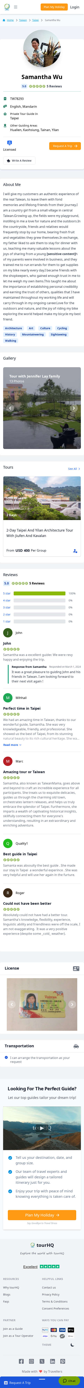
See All (72, 469)
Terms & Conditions (55, 1301)
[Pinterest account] (62, 1361)
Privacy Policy (50, 1294)
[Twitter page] (42, 1361)
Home (10, 20)
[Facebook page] (21, 1361)
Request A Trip (62, 146)
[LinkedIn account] (52, 1361)
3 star (7, 607)
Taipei (35, 20)
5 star (7, 593)
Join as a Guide (13, 1329)
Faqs (6, 1301)
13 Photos (44, 440)
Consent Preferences (55, 1308)
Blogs (6, 1294)
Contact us (49, 1287)
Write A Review (21, 160)
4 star (7, 600)
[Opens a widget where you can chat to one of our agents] (69, 1381)
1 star (7, 621)
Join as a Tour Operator (18, 1336)
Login (74, 7)
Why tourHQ (11, 1287)
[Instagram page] (31, 1361)
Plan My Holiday (54, 7)
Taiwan (23, 20)
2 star (7, 614)
